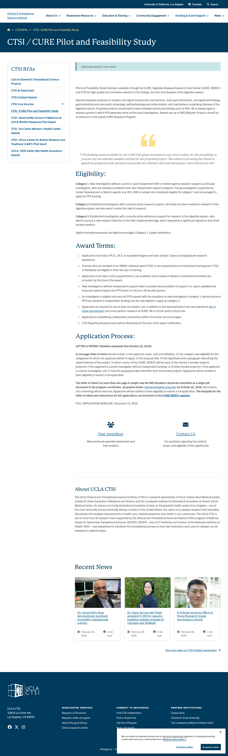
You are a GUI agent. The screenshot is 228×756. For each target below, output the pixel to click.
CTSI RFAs (21, 29)
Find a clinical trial (126, 717)
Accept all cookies (211, 747)
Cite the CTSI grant (126, 722)
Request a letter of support (76, 717)
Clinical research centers (75, 727)
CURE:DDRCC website (176, 395)
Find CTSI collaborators (128, 712)
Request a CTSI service (74, 712)
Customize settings (184, 747)
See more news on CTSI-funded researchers (191, 650)
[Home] (8, 30)
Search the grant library (74, 722)
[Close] (220, 732)
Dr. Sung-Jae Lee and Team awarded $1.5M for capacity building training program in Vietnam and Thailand (145, 618)
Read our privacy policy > (174, 739)
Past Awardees (110, 434)
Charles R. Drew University (185, 717)
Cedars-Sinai (178, 712)
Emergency (106, 749)
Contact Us (185, 434)
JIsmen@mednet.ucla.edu (160, 387)
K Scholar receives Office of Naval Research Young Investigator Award (195, 616)
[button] (195, 4)
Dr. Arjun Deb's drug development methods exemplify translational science (92, 618)
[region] (171, 741)
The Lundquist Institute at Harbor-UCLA (192, 722)
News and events (125, 727)
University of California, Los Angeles (163, 4)
